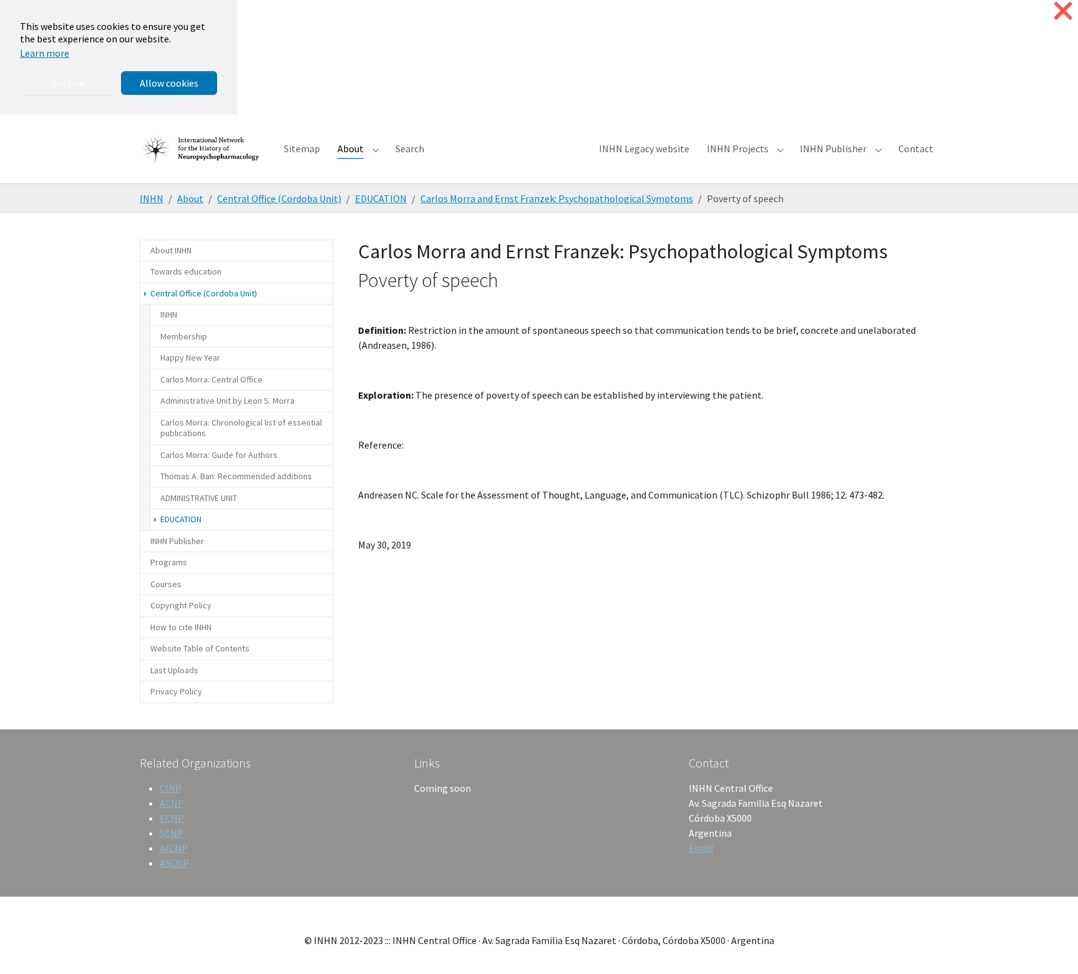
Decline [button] (68, 83)
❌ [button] (1063, 11)
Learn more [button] (44, 53)
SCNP (171, 833)
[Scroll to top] (1051, 947)
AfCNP (174, 848)
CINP (171, 788)
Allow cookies (169, 83)
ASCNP (174, 863)
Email (701, 848)
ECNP (172, 818)
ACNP (172, 803)
